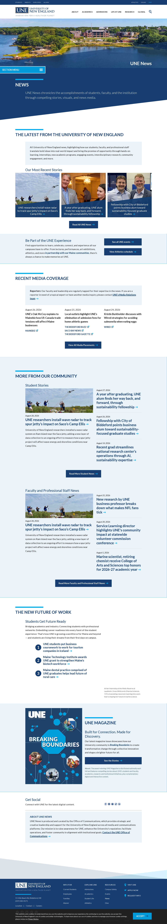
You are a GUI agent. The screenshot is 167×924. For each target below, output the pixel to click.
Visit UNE (132, 885)
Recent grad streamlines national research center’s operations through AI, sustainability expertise (116, 453)
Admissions (89, 889)
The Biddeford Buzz (75, 327)
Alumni (46, 2)
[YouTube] (112, 804)
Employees (37, 2)
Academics (89, 894)
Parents (27, 2)
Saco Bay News (73, 330)
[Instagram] (109, 804)
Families (66, 898)
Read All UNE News (81, 224)
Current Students (69, 889)
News (107, 898)
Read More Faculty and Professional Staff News (82, 583)
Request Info (134, 895)
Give (150, 2)
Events (107, 894)
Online (143, 2)
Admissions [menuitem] (101, 12)
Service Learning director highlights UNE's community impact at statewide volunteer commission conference (118, 534)
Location (18, 906)
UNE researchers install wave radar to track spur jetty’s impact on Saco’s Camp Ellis (37, 210)
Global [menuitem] (141, 12)
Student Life (89, 898)
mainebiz (30, 330)
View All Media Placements (81, 345)
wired (107, 327)
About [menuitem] (75, 12)
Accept (140, 916)
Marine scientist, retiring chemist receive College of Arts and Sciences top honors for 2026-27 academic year (118, 563)
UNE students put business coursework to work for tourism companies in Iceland (63, 647)
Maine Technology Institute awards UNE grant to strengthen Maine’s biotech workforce (65, 660)
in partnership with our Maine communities (67, 252)
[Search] (150, 11)
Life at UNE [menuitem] (116, 12)
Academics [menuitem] (87, 12)
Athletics (134, 2)
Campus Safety (111, 889)
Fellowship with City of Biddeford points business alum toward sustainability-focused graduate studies (129, 209)
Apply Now (133, 890)
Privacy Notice (33, 919)
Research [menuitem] (129, 12)
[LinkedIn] (119, 804)
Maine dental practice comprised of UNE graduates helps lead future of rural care (65, 673)
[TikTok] (116, 804)
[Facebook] (106, 804)
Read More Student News (81, 473)
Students (18, 2)
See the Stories (111, 760)
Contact (29, 906)
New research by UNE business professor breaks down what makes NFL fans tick (117, 505)
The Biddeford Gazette (77, 334)
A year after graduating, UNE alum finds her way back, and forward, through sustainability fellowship (83, 210)
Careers (39, 906)
